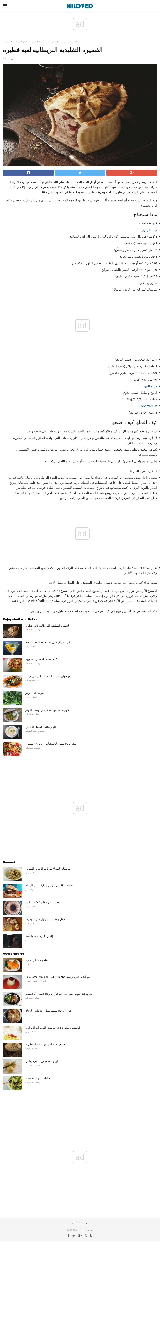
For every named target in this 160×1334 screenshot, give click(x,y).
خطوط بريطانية (20, 42)
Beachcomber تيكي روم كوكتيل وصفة (48, 642)
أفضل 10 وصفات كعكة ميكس (42, 902)
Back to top (80, 1223)
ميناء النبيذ (150, 386)
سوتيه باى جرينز (34, 693)
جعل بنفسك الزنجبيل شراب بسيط (45, 919)
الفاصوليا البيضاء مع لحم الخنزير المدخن (48, 868)
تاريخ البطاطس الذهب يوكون (42, 1061)
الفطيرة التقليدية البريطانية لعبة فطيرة (47, 625)
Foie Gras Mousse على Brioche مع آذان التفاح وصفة (57, 976)
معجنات (6, 42)
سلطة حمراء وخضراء (38, 1078)
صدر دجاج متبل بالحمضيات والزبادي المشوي (50, 743)
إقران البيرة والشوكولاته (39, 936)
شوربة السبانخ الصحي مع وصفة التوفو (47, 710)
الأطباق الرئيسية (38, 42)
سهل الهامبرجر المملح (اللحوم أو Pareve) (49, 885)
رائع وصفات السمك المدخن (41, 726)
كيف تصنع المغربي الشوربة (41, 659)
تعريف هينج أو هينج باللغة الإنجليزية (45, 1044)
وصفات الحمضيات (76, 42)
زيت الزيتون (149, 230)
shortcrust (149, 406)
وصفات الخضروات (57, 42)
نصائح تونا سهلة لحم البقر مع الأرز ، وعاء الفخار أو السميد (58, 993)
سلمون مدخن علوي (36, 959)
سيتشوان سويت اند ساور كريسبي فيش (48, 676)
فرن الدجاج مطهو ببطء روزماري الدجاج (48, 1010)
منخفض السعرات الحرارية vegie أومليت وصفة (52, 1027)
